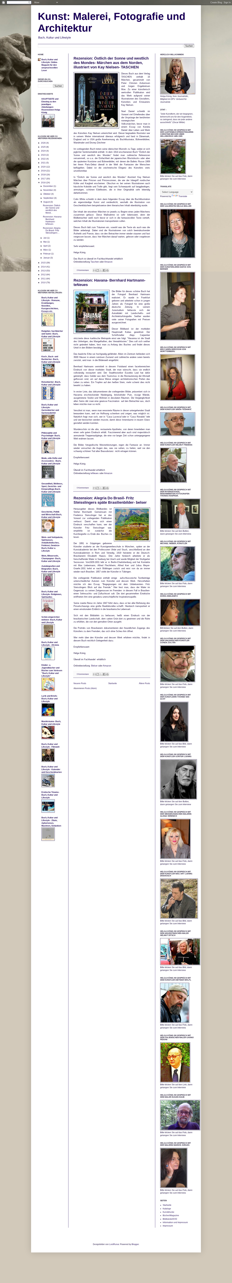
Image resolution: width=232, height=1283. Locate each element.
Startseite (112, 683)
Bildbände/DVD (170, 1219)
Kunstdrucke (168, 1212)
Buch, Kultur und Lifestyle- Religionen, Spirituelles (51, 594)
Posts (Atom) (91, 688)
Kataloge (167, 1208)
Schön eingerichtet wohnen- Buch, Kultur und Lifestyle (51, 620)
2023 (43, 155)
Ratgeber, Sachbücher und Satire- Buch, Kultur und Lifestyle (52, 334)
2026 (43, 143)
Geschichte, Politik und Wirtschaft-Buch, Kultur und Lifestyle (51, 514)
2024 (43, 151)
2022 (43, 159)
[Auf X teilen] (101, 270)
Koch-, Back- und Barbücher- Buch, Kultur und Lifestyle (50, 359)
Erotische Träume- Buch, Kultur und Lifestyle (50, 795)
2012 (43, 274)
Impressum (168, 1226)
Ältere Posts (144, 683)
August (46, 202)
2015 (43, 263)
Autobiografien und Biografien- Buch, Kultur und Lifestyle (50, 569)
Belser (94, 665)
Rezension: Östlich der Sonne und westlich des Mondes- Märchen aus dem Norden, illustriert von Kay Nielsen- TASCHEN (111, 62)
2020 (43, 167)
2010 (43, 282)
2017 (43, 179)
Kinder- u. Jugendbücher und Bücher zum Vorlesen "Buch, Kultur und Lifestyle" (51, 670)
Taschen (95, 262)
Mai (45, 242)
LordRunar (114, 1244)
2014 (43, 267)
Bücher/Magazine (171, 1215)
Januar (46, 258)
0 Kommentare (83, 270)
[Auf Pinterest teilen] (107, 270)
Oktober (47, 194)
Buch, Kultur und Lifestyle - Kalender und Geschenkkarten (51, 769)
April (45, 246)
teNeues (94, 473)
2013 (43, 270)
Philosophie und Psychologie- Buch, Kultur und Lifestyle (50, 436)
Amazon (108, 262)
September (48, 198)
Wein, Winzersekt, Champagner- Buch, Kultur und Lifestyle (51, 558)
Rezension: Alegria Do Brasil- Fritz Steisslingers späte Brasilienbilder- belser (110, 500)
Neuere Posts (80, 683)
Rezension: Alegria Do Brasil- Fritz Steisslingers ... (51, 230)
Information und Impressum (175, 1222)
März (45, 250)
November (48, 190)
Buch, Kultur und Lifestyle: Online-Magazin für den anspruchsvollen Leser (49, 65)
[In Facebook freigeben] (104, 270)
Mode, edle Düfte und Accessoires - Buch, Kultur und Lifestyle (51, 461)
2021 (43, 163)
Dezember (48, 186)
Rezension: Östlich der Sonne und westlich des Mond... (51, 209)
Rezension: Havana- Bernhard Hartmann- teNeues (52, 220)
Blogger (135, 1244)
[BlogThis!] (97, 270)
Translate (183, 196)
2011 (43, 278)
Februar (47, 254)
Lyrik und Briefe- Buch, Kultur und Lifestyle (49, 699)
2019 (43, 171)
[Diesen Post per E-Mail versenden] (94, 270)
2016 (43, 182)
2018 (43, 174)
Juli (45, 238)
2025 (43, 147)
